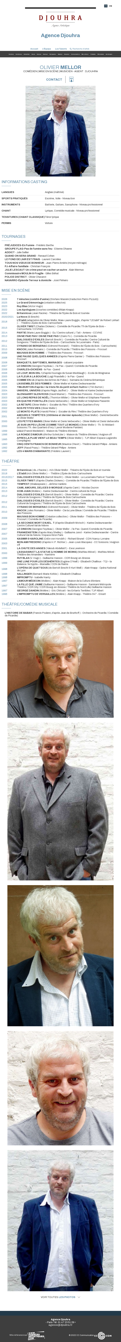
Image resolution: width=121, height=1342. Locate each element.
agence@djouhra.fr (60, 1325)
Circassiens (66, 54)
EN (110, 6)
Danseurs (39, 54)
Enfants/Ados (26, 54)
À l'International (100, 54)
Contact (54, 79)
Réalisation (93, 54)
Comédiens (11, 54)
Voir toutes (58, 1297)
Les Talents (61, 49)
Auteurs (33, 54)
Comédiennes (19, 54)
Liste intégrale (109, 54)
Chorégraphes (52, 54)
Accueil (34, 49)
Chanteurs (45, 54)
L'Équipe (46, 49)
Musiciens (60, 54)
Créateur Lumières (75, 54)
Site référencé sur (18, 1335)
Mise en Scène (85, 54)
